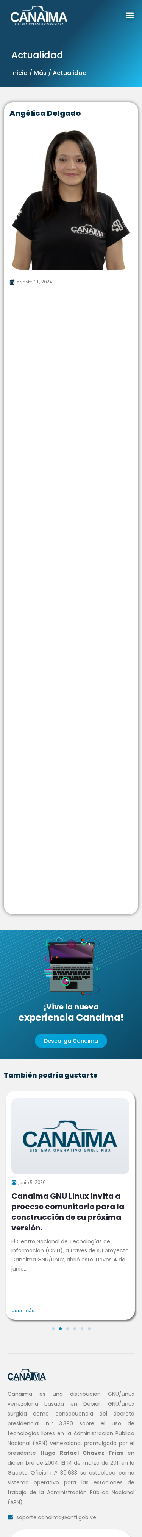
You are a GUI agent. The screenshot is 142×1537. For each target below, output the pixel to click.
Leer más (22, 1310)
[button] (129, 15)
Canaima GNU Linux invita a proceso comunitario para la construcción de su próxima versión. (67, 1212)
